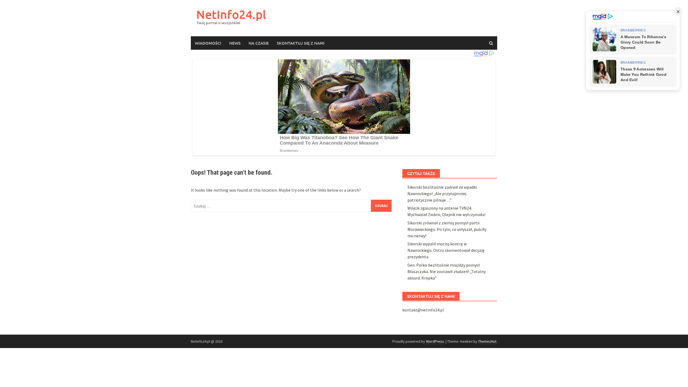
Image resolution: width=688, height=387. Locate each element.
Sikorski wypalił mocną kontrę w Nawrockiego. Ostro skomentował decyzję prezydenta (446, 250)
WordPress (435, 341)
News (235, 43)
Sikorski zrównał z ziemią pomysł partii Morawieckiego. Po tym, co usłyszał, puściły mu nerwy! (446, 229)
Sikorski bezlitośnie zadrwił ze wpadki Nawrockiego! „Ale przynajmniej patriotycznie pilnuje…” (442, 193)
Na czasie (259, 43)
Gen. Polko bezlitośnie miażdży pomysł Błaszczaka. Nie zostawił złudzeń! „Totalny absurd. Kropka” (446, 271)
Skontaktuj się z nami (300, 43)
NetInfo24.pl (231, 14)
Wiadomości (208, 43)
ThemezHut (487, 341)
